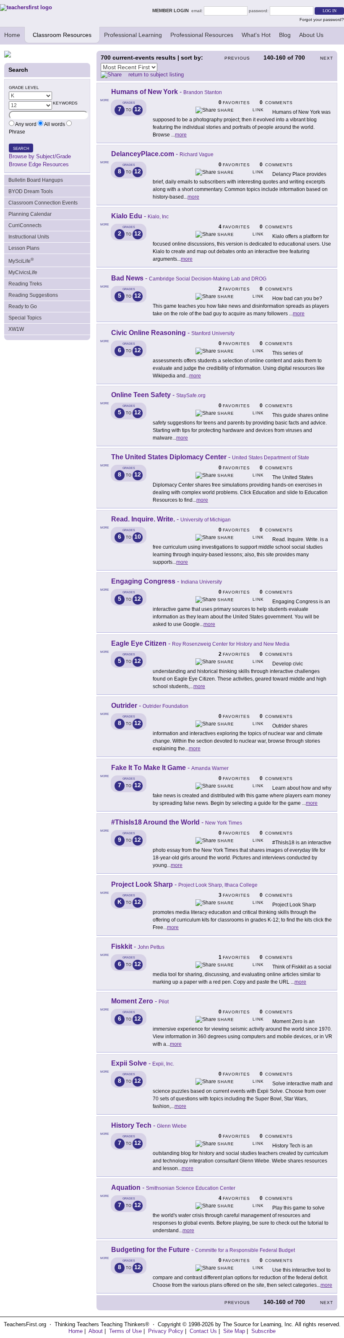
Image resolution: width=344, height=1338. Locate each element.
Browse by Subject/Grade (40, 156)
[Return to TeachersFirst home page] (26, 7)
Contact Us (203, 1331)
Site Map (234, 1331)
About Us (311, 34)
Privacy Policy (165, 1331)
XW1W (16, 329)
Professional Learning (133, 34)
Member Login (171, 10)
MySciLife (21, 260)
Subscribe (263, 1331)
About (96, 1331)
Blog (285, 34)
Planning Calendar (30, 214)
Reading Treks (25, 284)
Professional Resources (201, 34)
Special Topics (25, 318)
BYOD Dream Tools (30, 191)
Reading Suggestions (33, 295)
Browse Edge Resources (39, 164)
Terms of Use (125, 1331)
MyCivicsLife (22, 272)
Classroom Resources (62, 34)
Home (12, 34)
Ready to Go (22, 306)
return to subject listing (156, 74)
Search (21, 149)
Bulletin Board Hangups (35, 180)
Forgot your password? (322, 19)
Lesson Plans (23, 248)
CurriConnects (25, 225)
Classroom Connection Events (43, 203)
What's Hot (256, 34)
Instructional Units (28, 237)
